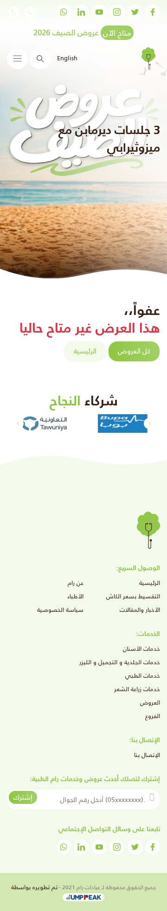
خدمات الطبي (142, 675)
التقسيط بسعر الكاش (133, 596)
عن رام (76, 583)
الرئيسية (85, 351)
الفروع (152, 716)
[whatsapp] (63, 12)
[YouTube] (99, 12)
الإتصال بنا (147, 755)
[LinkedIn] (81, 12)
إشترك (22, 797)
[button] (18, 423)
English (67, 58)
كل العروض (134, 351)
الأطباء (75, 596)
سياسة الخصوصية (60, 610)
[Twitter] (135, 12)
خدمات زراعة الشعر (137, 689)
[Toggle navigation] (17, 58)
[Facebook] (152, 12)
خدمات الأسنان (141, 649)
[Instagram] (116, 12)
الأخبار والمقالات (140, 610)
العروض (150, 702)
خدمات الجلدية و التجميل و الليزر (119, 662)
